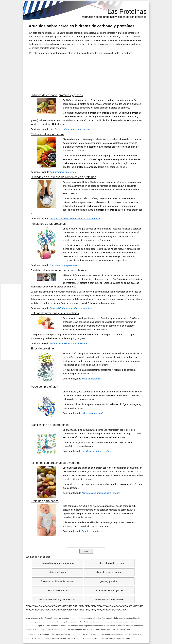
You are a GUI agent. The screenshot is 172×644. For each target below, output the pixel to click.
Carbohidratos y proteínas (47, 134)
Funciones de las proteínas (48, 223)
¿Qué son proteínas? (44, 386)
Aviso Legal (125, 629)
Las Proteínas (126, 11)
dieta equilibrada (57, 572)
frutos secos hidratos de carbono (57, 581)
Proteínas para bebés (45, 501)
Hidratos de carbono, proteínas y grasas (57, 95)
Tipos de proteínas (43, 348)
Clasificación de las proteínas (50, 424)
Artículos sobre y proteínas (81, 26)
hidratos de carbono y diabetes (109, 599)
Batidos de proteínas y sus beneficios (55, 313)
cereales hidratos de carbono (109, 563)
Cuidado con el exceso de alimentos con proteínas (63, 177)
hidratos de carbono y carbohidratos (57, 599)
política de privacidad (110, 629)
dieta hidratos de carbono (109, 572)
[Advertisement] (86, 73)
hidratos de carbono (57, 590)
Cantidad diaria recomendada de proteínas (58, 270)
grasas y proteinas (109, 581)
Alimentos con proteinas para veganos (55, 462)
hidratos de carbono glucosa (109, 590)
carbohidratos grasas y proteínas (57, 563)
